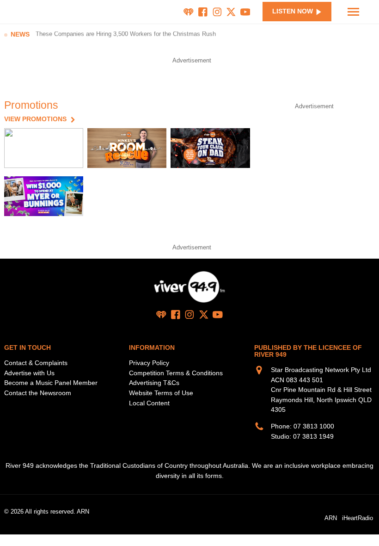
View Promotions (35, 119)
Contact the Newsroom (37, 393)
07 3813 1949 (313, 436)
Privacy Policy (149, 362)
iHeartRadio (357, 518)
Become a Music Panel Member (51, 382)
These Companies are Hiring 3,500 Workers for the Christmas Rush (126, 34)
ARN (330, 518)
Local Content (149, 403)
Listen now (292, 11)
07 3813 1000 (313, 426)
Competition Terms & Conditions (176, 373)
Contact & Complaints (35, 362)
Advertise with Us (29, 373)
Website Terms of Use (161, 393)
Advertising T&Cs (154, 382)
